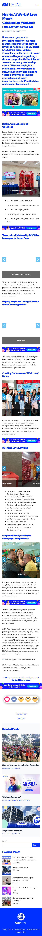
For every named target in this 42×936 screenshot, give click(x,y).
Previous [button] (4, 178)
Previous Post (21, 714)
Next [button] (38, 178)
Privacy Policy (21, 932)
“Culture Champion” (11, 797)
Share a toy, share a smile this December (20, 765)
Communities (6, 768)
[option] (21, 179)
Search (4, 841)
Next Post (21, 718)
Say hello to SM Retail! (12, 830)
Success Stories (16, 800)
